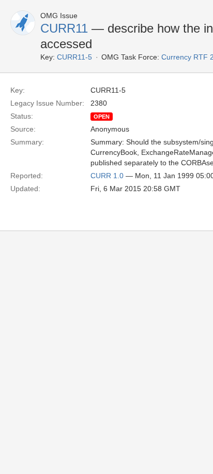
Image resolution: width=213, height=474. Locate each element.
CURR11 (64, 28)
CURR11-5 (74, 57)
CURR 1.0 (107, 175)
